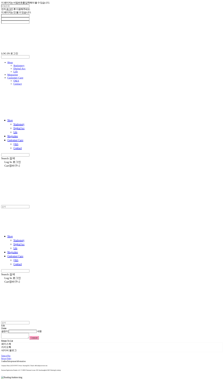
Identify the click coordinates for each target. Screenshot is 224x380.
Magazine (12, 74)
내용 (39, 331)
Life (15, 71)
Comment (34, 337)
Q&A (16, 80)
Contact (17, 83)
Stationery (19, 65)
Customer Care (15, 77)
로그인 (9, 9)
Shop (10, 62)
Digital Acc (19, 68)
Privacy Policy (6, 358)
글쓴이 (4, 331)
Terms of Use (5, 355)
